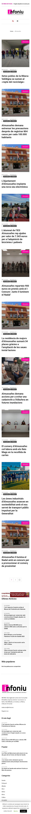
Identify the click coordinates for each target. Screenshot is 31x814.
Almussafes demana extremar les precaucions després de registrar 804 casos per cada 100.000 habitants (15, 131)
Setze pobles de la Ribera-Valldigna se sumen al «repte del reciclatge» (15, 79)
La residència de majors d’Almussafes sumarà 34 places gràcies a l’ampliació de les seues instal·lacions (15, 344)
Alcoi (3, 789)
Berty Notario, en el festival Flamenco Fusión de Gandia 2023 (14, 635)
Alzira (3, 794)
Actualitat (6, 71)
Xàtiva (3, 791)
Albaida (4, 786)
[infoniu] (15, 12)
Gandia (3, 780)
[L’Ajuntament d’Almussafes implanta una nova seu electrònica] (15, 158)
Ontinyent (4, 783)
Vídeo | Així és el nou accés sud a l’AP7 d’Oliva (14, 643)
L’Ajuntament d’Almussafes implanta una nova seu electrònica (15, 184)
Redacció (13, 69)
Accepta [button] (23, 811)
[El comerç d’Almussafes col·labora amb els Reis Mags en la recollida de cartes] (15, 423)
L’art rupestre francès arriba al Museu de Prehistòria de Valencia (14, 608)
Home (11, 31)
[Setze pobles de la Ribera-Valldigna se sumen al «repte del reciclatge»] (15, 53)
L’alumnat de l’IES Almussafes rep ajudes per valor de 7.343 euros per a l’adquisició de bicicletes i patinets (14, 236)
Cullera (3, 797)
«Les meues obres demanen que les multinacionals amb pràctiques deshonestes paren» (15, 761)
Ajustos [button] (16, 811)
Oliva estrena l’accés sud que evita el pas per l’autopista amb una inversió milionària (15, 652)
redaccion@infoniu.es (7, 707)
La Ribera (13, 71)
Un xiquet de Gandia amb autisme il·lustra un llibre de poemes (15, 769)
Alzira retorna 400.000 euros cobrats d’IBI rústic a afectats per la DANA (15, 626)
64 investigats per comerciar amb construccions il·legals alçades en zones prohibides (14, 617)
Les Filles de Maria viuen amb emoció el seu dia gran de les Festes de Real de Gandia (15, 754)
